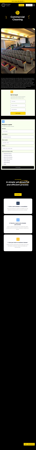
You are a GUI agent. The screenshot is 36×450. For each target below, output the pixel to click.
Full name (4, 128)
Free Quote (18, 194)
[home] (7, 5)
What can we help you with (7, 151)
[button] (34, 5)
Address (3, 145)
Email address (4, 134)
